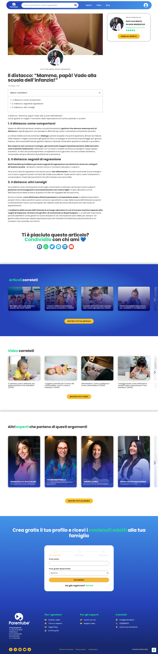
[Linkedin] (20, 649)
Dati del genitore (54, 555)
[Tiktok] (29, 649)
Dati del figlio (79, 555)
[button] (99, 93)
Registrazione (103, 555)
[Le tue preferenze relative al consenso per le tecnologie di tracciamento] (154, 650)
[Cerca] (75, 5)
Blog (108, 5)
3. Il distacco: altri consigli (23, 107)
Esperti (89, 5)
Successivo (79, 580)
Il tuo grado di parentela (59, 569)
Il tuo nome (54, 559)
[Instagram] (15, 649)
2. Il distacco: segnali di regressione (27, 103)
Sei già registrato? (79, 585)
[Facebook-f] (10, 649)
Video (98, 5)
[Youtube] (24, 649)
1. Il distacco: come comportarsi (26, 100)
